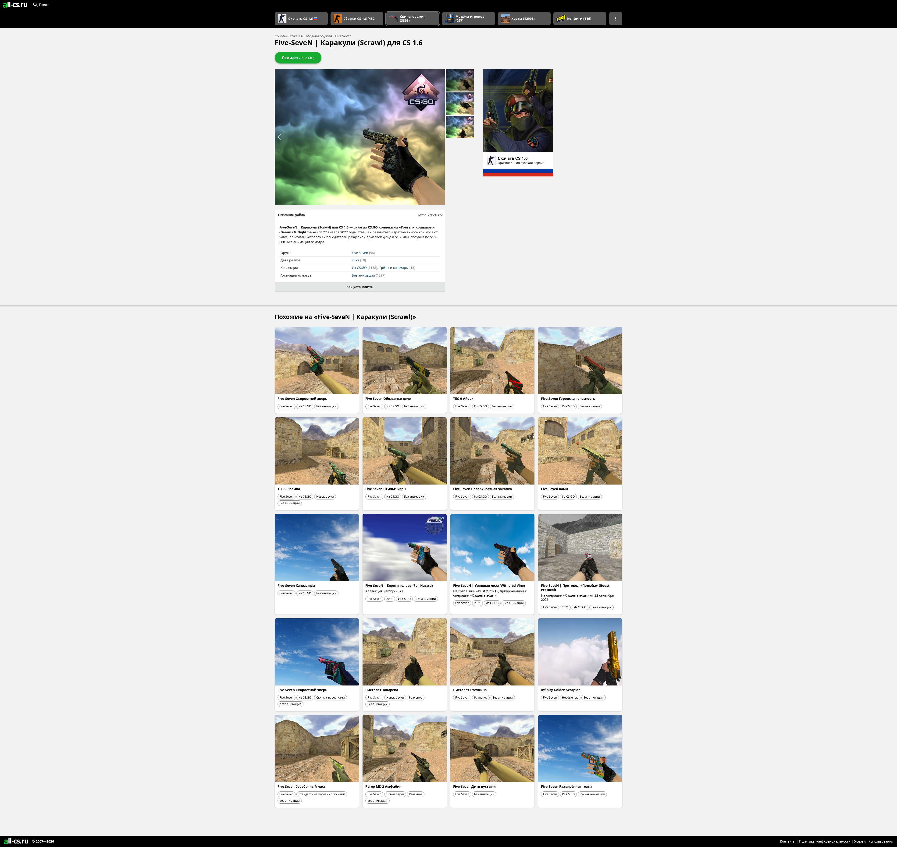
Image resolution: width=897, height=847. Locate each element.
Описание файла (291, 215)
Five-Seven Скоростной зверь (302, 398)
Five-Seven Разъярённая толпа (566, 786)
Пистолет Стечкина (470, 690)
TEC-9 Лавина (289, 489)
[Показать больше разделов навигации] (615, 18)
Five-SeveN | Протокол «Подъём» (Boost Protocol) (575, 587)
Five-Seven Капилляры (296, 585)
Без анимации (368, 275)
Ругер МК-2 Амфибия (383, 786)
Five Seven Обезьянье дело (388, 398)
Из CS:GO (364, 267)
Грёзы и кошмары (397, 267)
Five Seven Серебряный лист (302, 786)
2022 (359, 260)
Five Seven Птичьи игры (385, 489)
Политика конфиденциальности (825, 841)
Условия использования (873, 841)
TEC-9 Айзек (463, 398)
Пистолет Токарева (381, 690)
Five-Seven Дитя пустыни (474, 786)
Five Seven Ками (554, 489)
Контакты (787, 841)
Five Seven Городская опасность (568, 398)
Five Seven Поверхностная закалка (482, 489)
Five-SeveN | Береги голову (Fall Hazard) (399, 585)
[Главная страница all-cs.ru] (15, 5)
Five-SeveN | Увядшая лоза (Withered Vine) (489, 585)
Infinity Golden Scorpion (560, 690)
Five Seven (363, 252)
